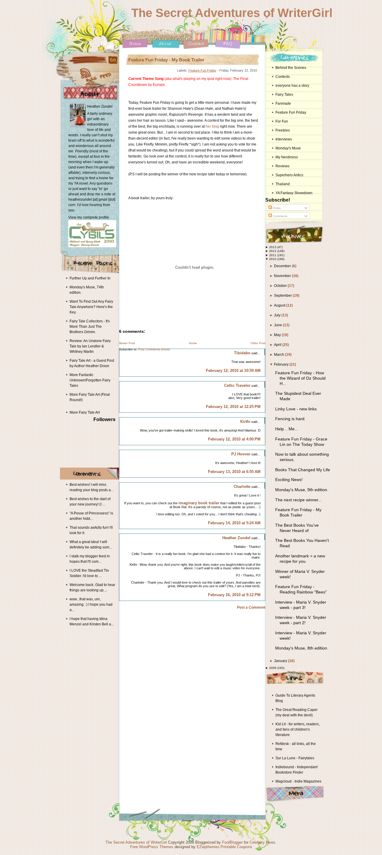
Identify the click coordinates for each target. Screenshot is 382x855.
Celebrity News (262, 842)
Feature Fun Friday (202, 70)
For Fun (281, 121)
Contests (282, 77)
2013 (273, 247)
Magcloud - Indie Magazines (298, 781)
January (281, 661)
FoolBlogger (232, 842)
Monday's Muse (288, 148)
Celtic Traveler (237, 385)
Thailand (282, 184)
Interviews (283, 139)
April (278, 345)
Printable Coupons (236, 847)
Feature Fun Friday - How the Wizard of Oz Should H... (300, 378)
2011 (273, 255)
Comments (279, 216)
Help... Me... (286, 428)
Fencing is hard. (290, 418)
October (281, 286)
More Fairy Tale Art (85, 412)
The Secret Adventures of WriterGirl (231, 12)
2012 (273, 251)
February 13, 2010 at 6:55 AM (234, 471)
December (283, 266)
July (277, 315)
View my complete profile (88, 217)
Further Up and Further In (90, 278)
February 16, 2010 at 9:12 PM (234, 595)
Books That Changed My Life (302, 469)
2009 (273, 668)
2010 (273, 259)
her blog (212, 126)
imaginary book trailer (198, 503)
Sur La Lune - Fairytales (294, 758)
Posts (276, 208)
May (278, 335)
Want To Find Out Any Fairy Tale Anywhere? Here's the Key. (91, 306)
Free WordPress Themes (151, 847)
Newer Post (127, 343)
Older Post (258, 343)
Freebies (282, 130)
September (283, 295)
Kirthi (245, 421)
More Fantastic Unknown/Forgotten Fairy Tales (90, 380)
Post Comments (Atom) (154, 349)
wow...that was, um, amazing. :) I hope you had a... (91, 604)
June (278, 325)
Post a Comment (251, 607)
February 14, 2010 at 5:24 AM (234, 523)
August (280, 305)
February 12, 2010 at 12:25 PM (233, 406)
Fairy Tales (284, 94)
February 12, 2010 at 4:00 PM (234, 439)
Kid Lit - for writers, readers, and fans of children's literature (297, 729)
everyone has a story (292, 86)
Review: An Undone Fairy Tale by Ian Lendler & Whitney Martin (90, 346)
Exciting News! (289, 479)
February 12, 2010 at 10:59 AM (233, 370)
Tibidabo (242, 353)
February (281, 364)
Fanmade (283, 103)
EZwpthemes (208, 847)
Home (193, 343)
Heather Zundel (236, 538)
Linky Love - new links (296, 408)
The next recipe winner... (298, 499)
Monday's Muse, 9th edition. (301, 489)
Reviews (282, 166)
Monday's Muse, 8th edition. (301, 648)
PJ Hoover (240, 454)
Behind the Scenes (290, 68)
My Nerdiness (286, 157)
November (283, 276)
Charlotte (242, 486)
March (279, 354)
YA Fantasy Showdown (293, 193)
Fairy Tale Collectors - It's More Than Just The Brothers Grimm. (90, 326)
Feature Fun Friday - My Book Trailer (166, 59)
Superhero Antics (289, 175)
